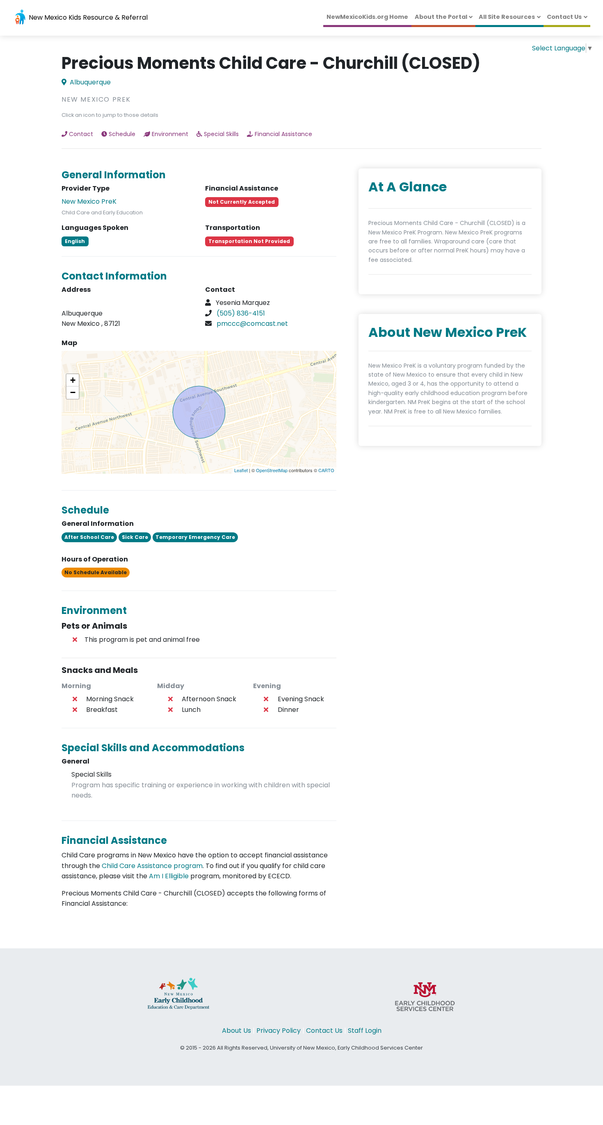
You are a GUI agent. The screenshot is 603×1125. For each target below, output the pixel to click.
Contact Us (564, 17)
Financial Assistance (283, 134)
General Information (114, 175)
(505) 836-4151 (241, 313)
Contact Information (114, 276)
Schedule (122, 134)
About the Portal (441, 17)
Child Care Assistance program (152, 865)
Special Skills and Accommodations (153, 748)
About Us (236, 1030)
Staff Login (364, 1030)
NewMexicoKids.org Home (367, 17)
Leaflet (241, 470)
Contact (81, 134)
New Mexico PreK (89, 201)
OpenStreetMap (272, 470)
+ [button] (72, 380)
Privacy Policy (278, 1030)
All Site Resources (507, 17)
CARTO (326, 470)
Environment (170, 134)
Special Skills (221, 134)
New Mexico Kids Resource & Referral (87, 17)
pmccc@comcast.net (252, 323)
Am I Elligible (169, 876)
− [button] (72, 392)
